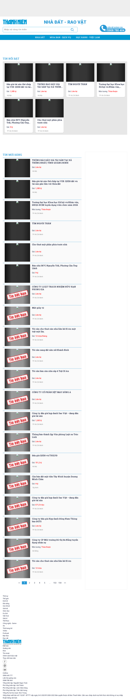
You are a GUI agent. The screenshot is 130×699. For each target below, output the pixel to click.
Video (5, 631)
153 (54, 583)
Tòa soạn (6, 653)
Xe (4, 626)
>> (65, 583)
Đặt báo (6, 646)
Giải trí (5, 618)
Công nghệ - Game (9, 623)
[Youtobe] (65, 670)
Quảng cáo (7, 648)
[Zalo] (65, 666)
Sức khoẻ (6, 606)
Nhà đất (40, 37)
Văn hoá (6, 616)
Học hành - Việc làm (88, 37)
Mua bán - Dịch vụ (60, 37)
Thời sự (5, 596)
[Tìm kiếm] (72, 30)
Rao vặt (5, 638)
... (49, 583)
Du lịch (5, 613)
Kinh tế (5, 601)
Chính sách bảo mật (10, 656)
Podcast (6, 633)
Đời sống (6, 603)
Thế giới (6, 598)
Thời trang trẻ (7, 628)
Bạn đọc (6, 636)
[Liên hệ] (112, 28)
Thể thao (6, 621)
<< (19, 583)
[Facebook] (65, 661)
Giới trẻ (5, 608)
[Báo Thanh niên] (65, 642)
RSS (4, 651)
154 (59, 583)
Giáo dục (6, 611)
